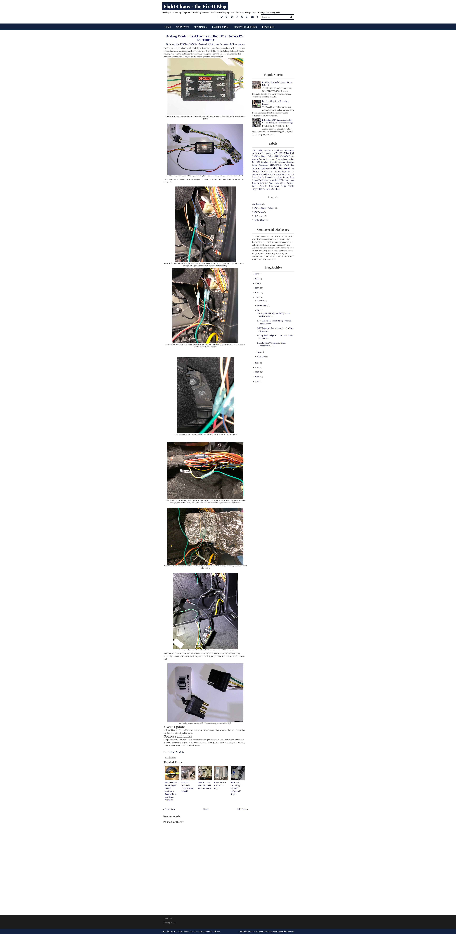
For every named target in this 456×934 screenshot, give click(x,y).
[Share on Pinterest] (180, 752)
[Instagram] (237, 17)
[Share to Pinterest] (175, 757)
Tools (291, 185)
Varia (264, 189)
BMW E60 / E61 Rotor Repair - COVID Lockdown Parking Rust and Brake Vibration (171, 791)
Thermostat (274, 186)
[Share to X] (170, 757)
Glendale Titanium (277, 162)
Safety (291, 180)
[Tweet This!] (173, 752)
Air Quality (257, 150)
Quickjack (277, 174)
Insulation (265, 168)
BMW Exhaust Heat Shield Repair (220, 785)
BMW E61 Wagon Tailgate (263, 156)
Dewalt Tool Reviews (245, 27)
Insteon (256, 168)
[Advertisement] (205, 893)
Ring (277, 180)
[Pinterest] (242, 17)
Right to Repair (268, 180)
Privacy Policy (170, 922)
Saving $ (257, 182)
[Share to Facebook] (173, 757)
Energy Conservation (285, 159)
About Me (168, 918)
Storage (290, 183)
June (259, 352)
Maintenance (213, 44)
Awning (268, 153)
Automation (200, 27)
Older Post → (242, 809)
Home (168, 27)
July (259, 310)
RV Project (283, 180)
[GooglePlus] (227, 17)
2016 (257, 367)
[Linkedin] (247, 17)
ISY (270, 168)
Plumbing (265, 174)
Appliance (269, 150)
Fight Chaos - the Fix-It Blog (195, 6)
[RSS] (257, 17)
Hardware (290, 162)
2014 (257, 376)
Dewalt (262, 159)
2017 (257, 362)
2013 (257, 381)
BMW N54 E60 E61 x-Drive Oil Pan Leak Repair (205, 785)
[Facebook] (216, 17)
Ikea (292, 165)
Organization (274, 171)
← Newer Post (169, 809)
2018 (257, 297)
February (261, 356)
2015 (257, 372)
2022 (257, 278)
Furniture (264, 162)
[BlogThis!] (168, 757)
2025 (257, 274)
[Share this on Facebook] (171, 752)
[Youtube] (232, 17)
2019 (257, 292)
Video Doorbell (273, 189)
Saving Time (268, 183)
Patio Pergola (288, 171)
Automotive (182, 27)
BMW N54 (279, 156)
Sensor (276, 183)
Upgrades (224, 44)
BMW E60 (184, 44)
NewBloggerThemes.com (283, 931)
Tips (283, 185)
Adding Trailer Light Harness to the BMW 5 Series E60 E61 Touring (205, 38)
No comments (238, 44)
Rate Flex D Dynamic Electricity (267, 177)
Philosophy (256, 174)
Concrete (255, 159)
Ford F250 (256, 162)
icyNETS (251, 931)
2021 (257, 283)
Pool (271, 174)
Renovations (288, 177)
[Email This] (166, 757)
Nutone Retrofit (259, 171)
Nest (292, 169)
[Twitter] (222, 17)
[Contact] (252, 17)
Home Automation (260, 165)
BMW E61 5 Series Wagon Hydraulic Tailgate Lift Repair (236, 788)
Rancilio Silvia (220, 27)
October (261, 300)
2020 (257, 288)
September (262, 305)
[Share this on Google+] (177, 752)
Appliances (278, 150)
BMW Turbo (288, 156)
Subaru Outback (259, 186)
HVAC (286, 165)
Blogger (217, 931)
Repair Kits (268, 27)
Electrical (203, 44)
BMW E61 (193, 44)
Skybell (283, 183)
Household (276, 164)
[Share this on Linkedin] (183, 752)
